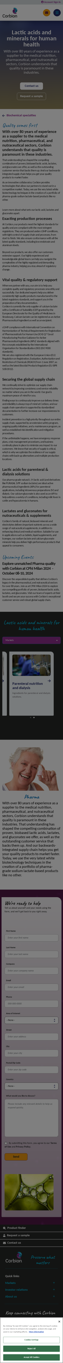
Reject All (31, 1349)
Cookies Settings (31, 1340)
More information (36, 1332)
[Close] (59, 1321)
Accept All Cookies (31, 1357)
